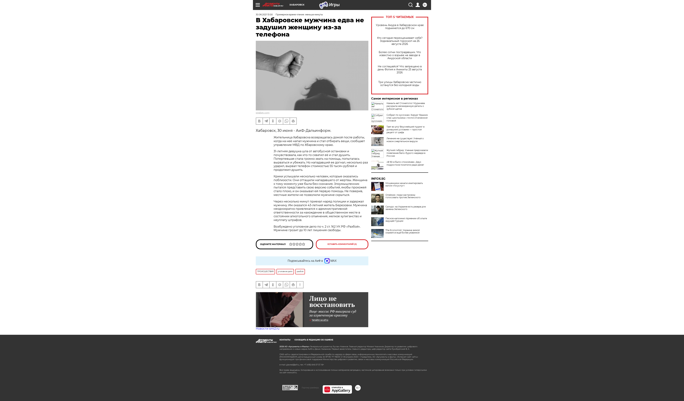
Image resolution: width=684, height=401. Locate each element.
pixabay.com (263, 112)
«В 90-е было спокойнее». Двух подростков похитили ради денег (405, 163)
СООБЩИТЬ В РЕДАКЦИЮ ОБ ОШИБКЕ (313, 340)
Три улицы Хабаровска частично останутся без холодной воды (399, 84)
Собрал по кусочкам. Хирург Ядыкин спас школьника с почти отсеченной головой (407, 118)
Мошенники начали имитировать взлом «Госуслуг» (404, 184)
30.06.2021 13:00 (264, 14)
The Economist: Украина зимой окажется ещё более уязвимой (402, 231)
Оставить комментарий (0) (342, 244)
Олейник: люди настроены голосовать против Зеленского (403, 196)
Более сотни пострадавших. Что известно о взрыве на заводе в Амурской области (400, 55)
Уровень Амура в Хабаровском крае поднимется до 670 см (400, 27)
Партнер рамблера (310, 388)
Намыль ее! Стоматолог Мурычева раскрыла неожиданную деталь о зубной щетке (406, 106)
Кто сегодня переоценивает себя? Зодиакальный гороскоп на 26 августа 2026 (400, 41)
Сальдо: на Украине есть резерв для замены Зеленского (405, 207)
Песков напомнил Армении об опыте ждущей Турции (406, 219)
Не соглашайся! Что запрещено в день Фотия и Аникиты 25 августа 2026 (400, 69)
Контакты (284, 340)
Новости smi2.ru (267, 328)
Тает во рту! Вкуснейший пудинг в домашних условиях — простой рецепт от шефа (405, 129)
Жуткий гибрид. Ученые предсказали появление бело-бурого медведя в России (407, 153)
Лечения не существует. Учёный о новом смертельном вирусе (405, 140)
